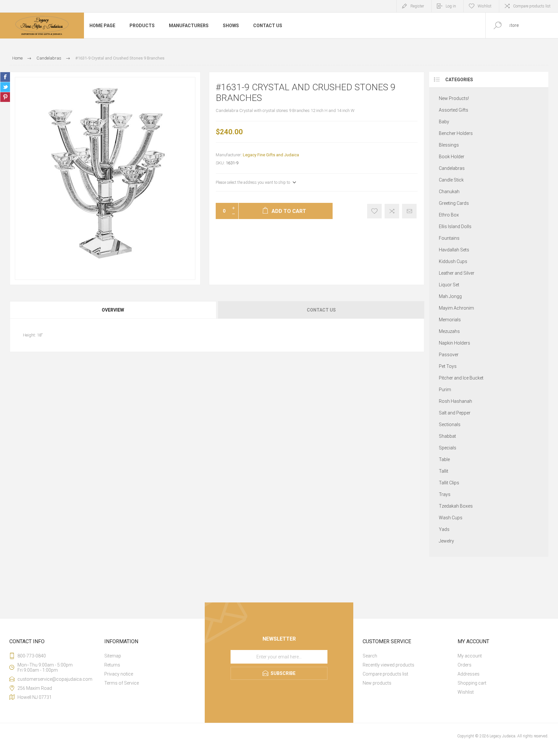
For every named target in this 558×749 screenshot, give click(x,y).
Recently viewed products (388, 664)
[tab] (113, 310)
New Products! (454, 98)
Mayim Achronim (456, 308)
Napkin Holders (454, 343)
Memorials (450, 319)
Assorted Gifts (453, 110)
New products (377, 683)
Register (417, 6)
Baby (444, 121)
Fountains (449, 238)
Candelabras (452, 168)
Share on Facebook (5, 77)
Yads (444, 529)
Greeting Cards (454, 203)
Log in (451, 6)
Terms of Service (121, 683)
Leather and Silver (456, 273)
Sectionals (449, 424)
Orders (464, 664)
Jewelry (446, 541)
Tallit (443, 471)
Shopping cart (472, 683)
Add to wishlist (374, 211)
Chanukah (449, 191)
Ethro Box (449, 214)
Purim (445, 389)
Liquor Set (449, 284)
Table (444, 459)
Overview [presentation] (113, 310)
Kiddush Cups (453, 261)
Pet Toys (448, 366)
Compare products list (532, 6)
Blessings (449, 145)
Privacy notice (118, 674)
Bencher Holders (456, 133)
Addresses (469, 674)
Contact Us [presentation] (321, 310)
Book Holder (451, 156)
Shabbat (447, 436)
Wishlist (466, 692)
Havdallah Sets (454, 249)
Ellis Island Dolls (455, 226)
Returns (112, 664)
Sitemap (112, 655)
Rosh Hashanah (455, 401)
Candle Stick (451, 179)
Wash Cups (450, 517)
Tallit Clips (449, 482)
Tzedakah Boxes (456, 506)
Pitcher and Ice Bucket (461, 377)
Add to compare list (392, 211)
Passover (449, 354)
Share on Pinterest (5, 97)
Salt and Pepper (454, 412)
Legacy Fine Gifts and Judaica (271, 154)
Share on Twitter (5, 87)
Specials (447, 447)
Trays (444, 494)
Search (370, 655)
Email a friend (409, 211)
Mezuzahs (449, 331)
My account (470, 655)
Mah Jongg (450, 296)
